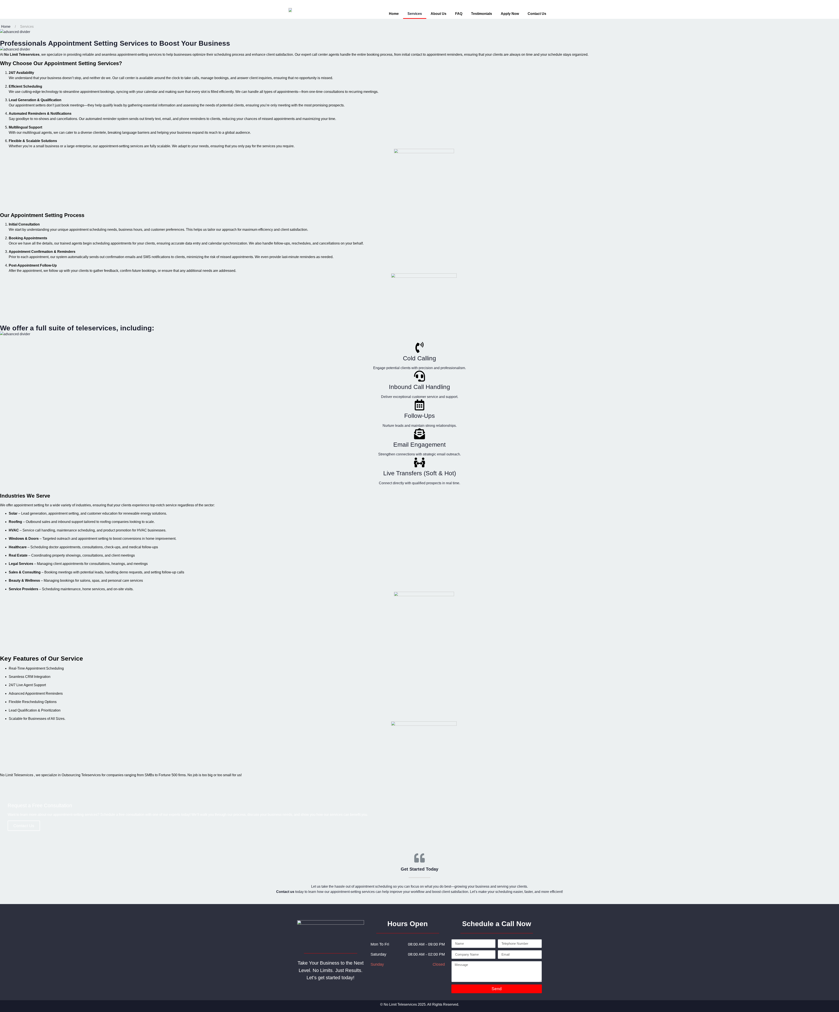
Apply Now (510, 14)
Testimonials (481, 14)
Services (414, 14)
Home (394, 14)
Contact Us (537, 14)
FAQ (458, 14)
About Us (438, 14)
